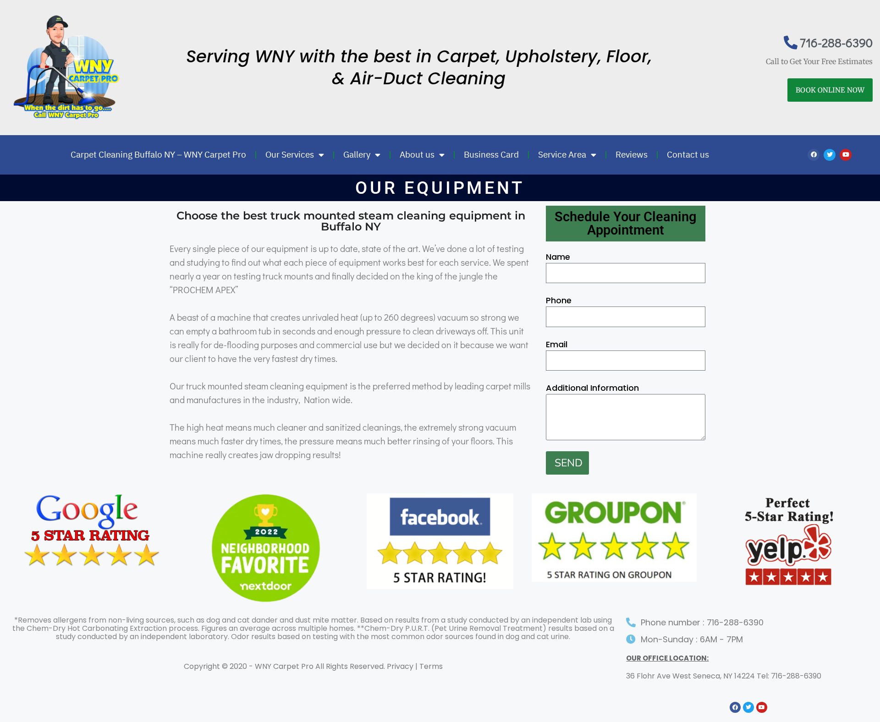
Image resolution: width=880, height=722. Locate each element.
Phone (559, 300)
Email (556, 344)
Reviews (632, 154)
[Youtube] (846, 155)
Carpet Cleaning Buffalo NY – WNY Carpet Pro (158, 154)
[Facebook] (814, 155)
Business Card (491, 154)
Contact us (688, 154)
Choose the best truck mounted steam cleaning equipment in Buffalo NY (350, 221)
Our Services (289, 154)
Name (558, 257)
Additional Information (592, 388)
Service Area (562, 154)
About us (417, 154)
